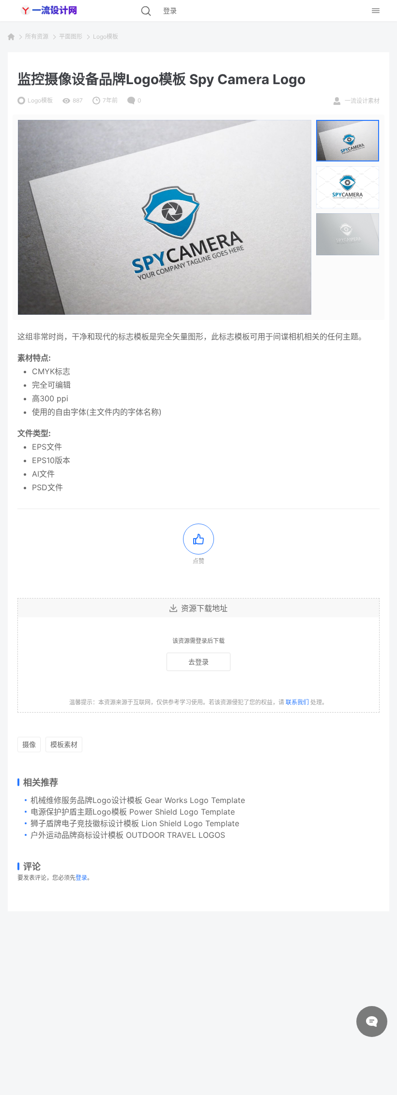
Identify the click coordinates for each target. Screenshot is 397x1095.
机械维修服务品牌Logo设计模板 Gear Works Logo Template (138, 800)
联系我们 (297, 702)
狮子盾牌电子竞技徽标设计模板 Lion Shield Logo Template (135, 823)
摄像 (29, 744)
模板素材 (63, 744)
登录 (81, 877)
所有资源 (36, 36)
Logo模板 (105, 36)
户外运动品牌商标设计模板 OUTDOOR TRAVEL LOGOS (128, 835)
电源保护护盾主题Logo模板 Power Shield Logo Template (133, 812)
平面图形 (70, 36)
